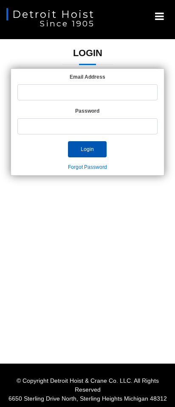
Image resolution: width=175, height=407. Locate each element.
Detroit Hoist (53, 14)
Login (87, 149)
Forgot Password (87, 167)
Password (87, 111)
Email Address (87, 77)
